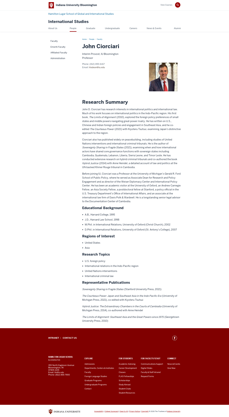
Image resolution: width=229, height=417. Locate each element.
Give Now (171, 368)
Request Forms (147, 376)
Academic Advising (127, 364)
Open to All (124, 411)
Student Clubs (125, 389)
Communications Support (152, 364)
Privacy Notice (134, 411)
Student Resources (127, 393)
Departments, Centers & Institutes (99, 368)
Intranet (53, 338)
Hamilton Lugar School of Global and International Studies (81, 13)
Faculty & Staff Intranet (151, 372)
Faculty (88, 372)
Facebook (174, 338)
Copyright (145, 411)
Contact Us (70, 338)
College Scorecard (111, 411)
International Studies (68, 22)
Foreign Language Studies (96, 376)
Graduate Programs (93, 380)
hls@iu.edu (59, 372)
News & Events (173, 364)
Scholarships (124, 380)
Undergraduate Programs (96, 384)
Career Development (128, 368)
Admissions (90, 364)
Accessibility (98, 411)
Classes (122, 372)
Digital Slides (146, 368)
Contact (88, 389)
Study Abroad (124, 384)
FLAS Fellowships (126, 376)
